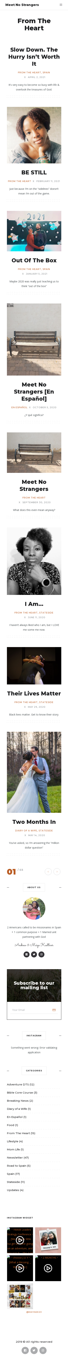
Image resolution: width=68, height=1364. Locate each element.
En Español (19, 407)
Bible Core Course (20, 1092)
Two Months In (34, 822)
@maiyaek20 (34, 1312)
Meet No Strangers (22, 5)
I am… (34, 604)
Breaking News (18, 1100)
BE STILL (34, 172)
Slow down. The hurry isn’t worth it (34, 56)
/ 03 (20, 869)
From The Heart (29, 72)
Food (10, 1125)
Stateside (46, 612)
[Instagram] (41, 954)
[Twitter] (34, 954)
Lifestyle (12, 1141)
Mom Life (13, 1149)
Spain (46, 72)
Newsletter (15, 1157)
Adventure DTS (18, 1084)
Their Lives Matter (34, 693)
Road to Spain (16, 1165)
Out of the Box (34, 260)
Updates (13, 1190)
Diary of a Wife (26, 830)
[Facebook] (27, 954)
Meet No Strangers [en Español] (34, 391)
